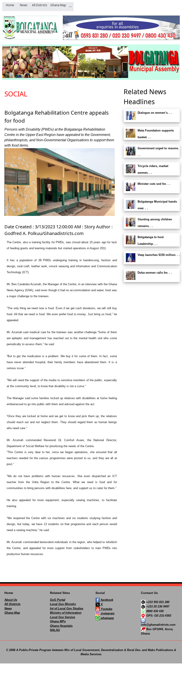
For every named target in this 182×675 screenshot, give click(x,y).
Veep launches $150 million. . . (159, 255)
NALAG (55, 630)
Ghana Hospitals (61, 625)
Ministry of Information (65, 612)
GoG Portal (57, 599)
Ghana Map (12, 612)
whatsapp (107, 618)
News (8, 608)
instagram (107, 613)
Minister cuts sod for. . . (154, 183)
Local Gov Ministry (63, 604)
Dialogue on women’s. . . (155, 112)
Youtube (106, 609)
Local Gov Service (62, 617)
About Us (10, 599)
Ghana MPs (58, 621)
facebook (106, 599)
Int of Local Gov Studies (66, 608)
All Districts (12, 604)
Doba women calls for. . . (155, 272)
